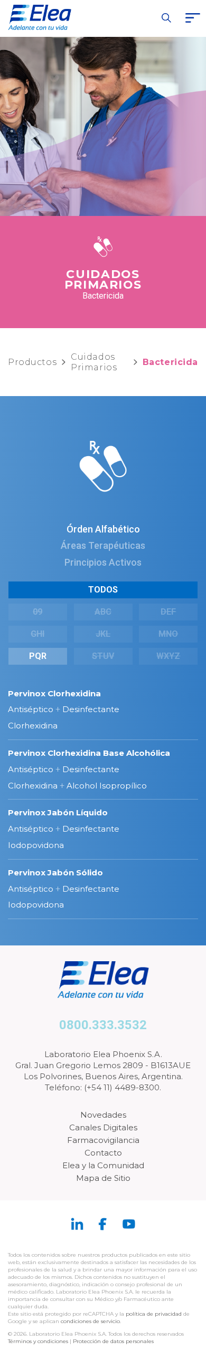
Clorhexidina (33, 726)
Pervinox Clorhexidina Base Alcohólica (89, 753)
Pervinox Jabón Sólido (55, 872)
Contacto (103, 1153)
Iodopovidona (36, 845)
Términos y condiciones (38, 1341)
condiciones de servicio (90, 1321)
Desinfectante (90, 709)
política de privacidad (154, 1313)
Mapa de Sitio (103, 1178)
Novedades (103, 1115)
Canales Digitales (103, 1127)
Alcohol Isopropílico (107, 786)
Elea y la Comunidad (103, 1165)
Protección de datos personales (113, 1341)
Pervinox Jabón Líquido (58, 812)
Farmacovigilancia (103, 1140)
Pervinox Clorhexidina (54, 693)
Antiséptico (30, 709)
